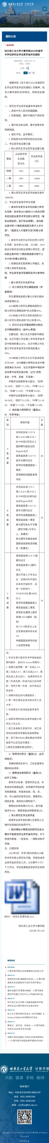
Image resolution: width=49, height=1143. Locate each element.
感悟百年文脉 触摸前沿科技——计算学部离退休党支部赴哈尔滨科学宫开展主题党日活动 (26, 982)
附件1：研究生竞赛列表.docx (19, 916)
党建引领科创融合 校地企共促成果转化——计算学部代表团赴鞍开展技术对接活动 (25, 1040)
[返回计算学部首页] (18, 2)
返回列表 (10, 45)
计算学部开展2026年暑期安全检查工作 (25, 970)
